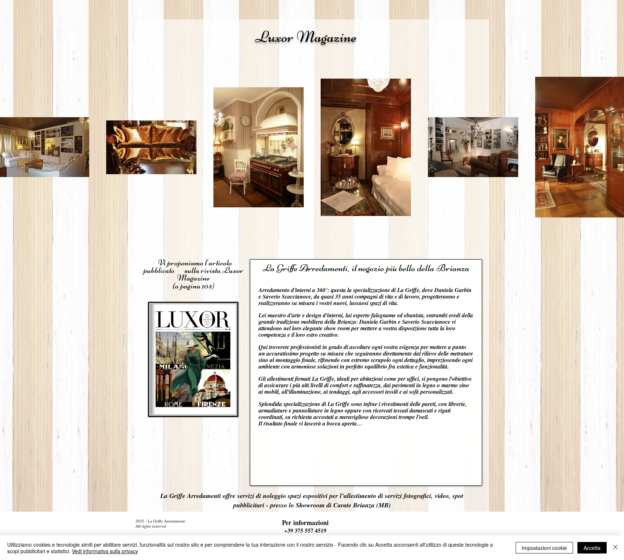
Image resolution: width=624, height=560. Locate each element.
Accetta (592, 547)
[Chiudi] (615, 547)
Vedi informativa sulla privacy (105, 551)
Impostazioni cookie (544, 547)
